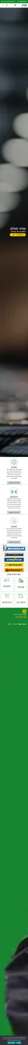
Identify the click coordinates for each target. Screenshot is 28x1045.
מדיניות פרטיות (11, 1042)
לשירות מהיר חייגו (20, 615)
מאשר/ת (19, 1042)
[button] (15, 5)
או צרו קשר (20, 624)
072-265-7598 (21, 617)
